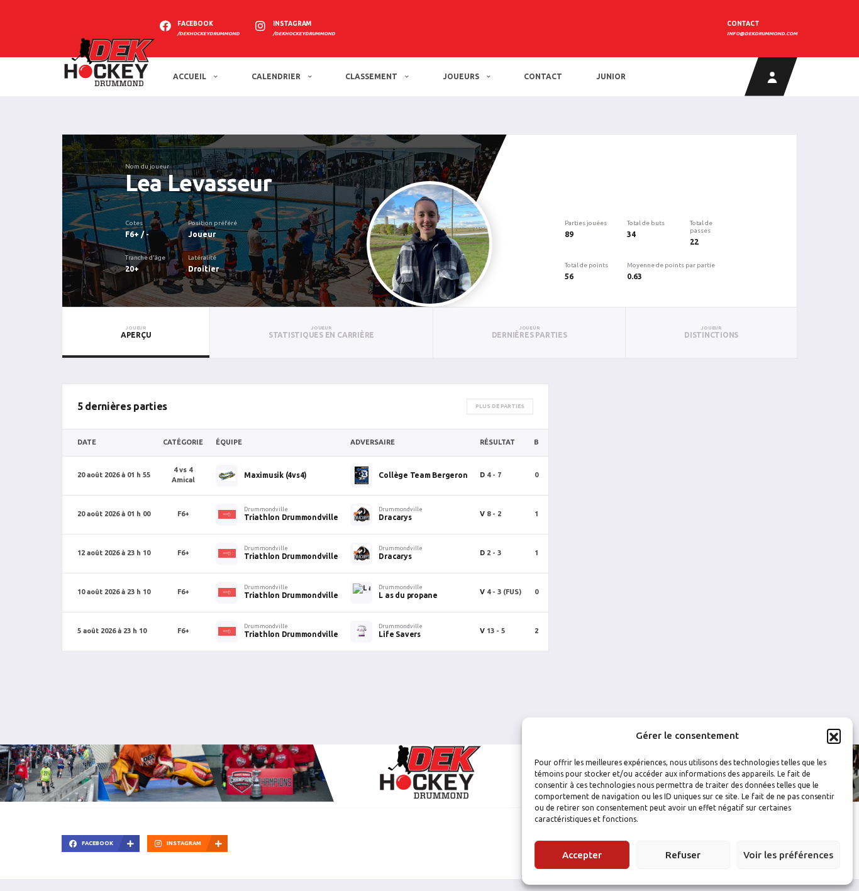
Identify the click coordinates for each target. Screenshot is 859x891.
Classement (372, 76)
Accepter (582, 854)
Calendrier (277, 76)
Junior (611, 76)
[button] (834, 735)
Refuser (683, 854)
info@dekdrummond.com (762, 33)
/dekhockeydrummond (208, 33)
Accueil (190, 76)
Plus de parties (499, 406)
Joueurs (462, 76)
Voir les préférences (788, 854)
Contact (543, 76)
